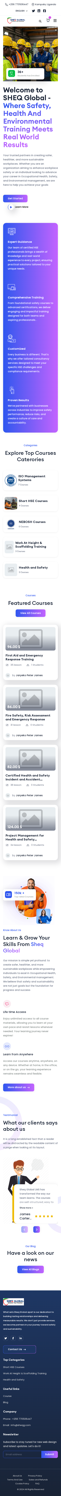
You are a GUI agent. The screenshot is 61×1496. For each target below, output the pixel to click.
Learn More (21, 207)
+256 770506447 (18, 4)
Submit (49, 1454)
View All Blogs (30, 1269)
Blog (5, 1402)
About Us (17, 1475)
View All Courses (30, 613)
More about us (17, 1087)
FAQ (37, 1483)
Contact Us (15, 1349)
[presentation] (24, 1229)
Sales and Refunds (38, 1479)
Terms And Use (15, 1479)
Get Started (15, 198)
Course (7, 1396)
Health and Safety (13, 1379)
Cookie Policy (22, 1483)
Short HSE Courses (13, 1367)
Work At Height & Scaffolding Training (24, 1373)
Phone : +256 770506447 (17, 1418)
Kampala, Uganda (45, 4)
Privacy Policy (35, 1475)
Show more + (26, 1207)
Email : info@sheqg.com (17, 1425)
